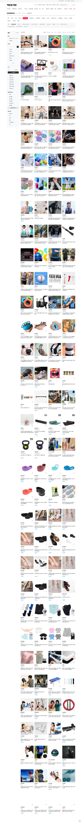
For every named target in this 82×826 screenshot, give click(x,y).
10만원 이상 (11, 88)
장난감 (48, 18)
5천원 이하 (11, 75)
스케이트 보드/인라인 (63, 24)
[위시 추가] (32, 47)
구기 (10, 124)
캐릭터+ (44, 4)
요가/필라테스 (11, 122)
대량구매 (40, 4)
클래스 (19, 20)
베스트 (50, 4)
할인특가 (54, 4)
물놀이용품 (60, 18)
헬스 (10, 120)
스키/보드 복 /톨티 (19, 26)
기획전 (47, 4)
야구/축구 (19, 24)
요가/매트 (10, 98)
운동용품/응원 (29, 13)
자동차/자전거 (31, 18)
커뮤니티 (36, 4)
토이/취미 (19, 13)
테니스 (10, 117)
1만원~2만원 (11, 79)
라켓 (10, 94)
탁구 (10, 115)
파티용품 (70, 18)
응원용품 (10, 105)
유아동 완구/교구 (54, 18)
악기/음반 (13, 20)
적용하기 (14, 72)
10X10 (11, 5)
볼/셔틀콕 (10, 96)
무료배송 (10, 40)
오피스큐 (10, 51)
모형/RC (9, 20)
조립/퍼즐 (43, 18)
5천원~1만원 (11, 77)
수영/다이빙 (48, 24)
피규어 (12, 18)
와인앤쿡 (10, 60)
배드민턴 (10, 113)
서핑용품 (53, 24)
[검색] (73, 5)
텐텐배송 (13, 38)
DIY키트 (20, 18)
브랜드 (57, 4)
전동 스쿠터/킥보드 (34, 24)
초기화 (17, 32)
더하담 (10, 58)
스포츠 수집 (25, 26)
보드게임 (65, 18)
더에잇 (10, 53)
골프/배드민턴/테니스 (26, 24)
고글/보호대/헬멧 (42, 24)
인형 (16, 18)
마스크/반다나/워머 (11, 26)
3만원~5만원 (11, 84)
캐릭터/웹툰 (38, 18)
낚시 (57, 24)
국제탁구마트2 (11, 56)
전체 (8, 18)
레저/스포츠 (24, 13)
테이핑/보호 (11, 103)
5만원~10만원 (11, 86)
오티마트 (10, 49)
